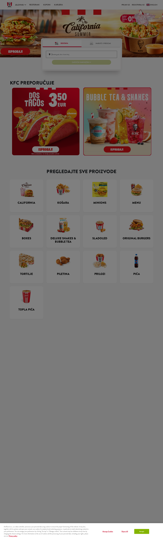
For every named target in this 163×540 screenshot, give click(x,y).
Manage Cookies (108, 531)
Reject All (125, 531)
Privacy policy (13, 536)
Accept (141, 531)
